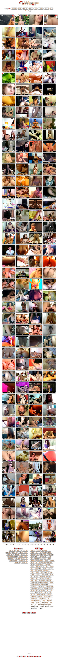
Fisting (47, 570)
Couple (32, 564)
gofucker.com (24, 558)
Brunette (37, 558)
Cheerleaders (40, 560)
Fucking (32, 574)
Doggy (51, 566)
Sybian (46, 602)
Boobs (35, 556)
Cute (49, 564)
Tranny (49, 604)
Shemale (27, 10)
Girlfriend (36, 576)
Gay (36, 8)
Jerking (32, 582)
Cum (46, 564)
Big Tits (25, 8)
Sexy (36, 596)
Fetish (32, 570)
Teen (32, 10)
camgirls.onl (11, 558)
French (42, 572)
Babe (41, 552)
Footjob (37, 572)
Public (45, 592)
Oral (52, 588)
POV (36, 592)
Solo (45, 598)
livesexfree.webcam (23, 552)
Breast (49, 556)
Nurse (40, 588)
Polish (32, 592)
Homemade (48, 578)
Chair (49, 558)
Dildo (47, 566)
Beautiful (33, 554)
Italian (44, 580)
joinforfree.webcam (23, 556)
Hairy (49, 576)
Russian (43, 594)
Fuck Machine (48, 572)
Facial (49, 568)
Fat (52, 568)
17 (45, 544)
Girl (31, 576)
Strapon (43, 600)
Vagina (46, 606)
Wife (36, 608)
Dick (43, 566)
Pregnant (40, 592)
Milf (51, 8)
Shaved (40, 596)
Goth (45, 576)
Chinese (46, 560)
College (44, 562)
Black (41, 554)
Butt (45, 558)
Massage (46, 584)
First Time (42, 570)
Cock (40, 562)
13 (33, 544)
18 (48, 544)
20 (53, 544)
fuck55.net (14, 552)
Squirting (33, 600)
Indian (40, 580)
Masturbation (33, 586)
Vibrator (51, 606)
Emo (40, 568)
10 (26, 544)
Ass (49, 550)
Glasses (41, 576)
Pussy (49, 592)
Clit (36, 562)
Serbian (32, 596)
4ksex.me (19, 550)
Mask (41, 584)
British (32, 558)
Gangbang (38, 574)
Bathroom (49, 552)
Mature (47, 8)
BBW (37, 552)
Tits (35, 604)
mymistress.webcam (12, 556)
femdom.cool (24, 562)
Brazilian (44, 556)
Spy (49, 598)
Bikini (37, 554)
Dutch (32, 568)
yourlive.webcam (13, 560)
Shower (50, 596)
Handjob (32, 578)
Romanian (33, 594)
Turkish (32, 606)
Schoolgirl (49, 594)
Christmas (52, 560)
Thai (39, 604)
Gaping (43, 574)
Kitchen (42, 582)
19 (51, 544)
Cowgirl (37, 564)
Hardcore (38, 578)
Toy (46, 604)
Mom (32, 588)
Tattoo (51, 602)
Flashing (32, 572)
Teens (32, 604)
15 (39, 544)
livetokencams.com (23, 560)
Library (32, 584)
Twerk (36, 606)
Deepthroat (38, 566)
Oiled (48, 588)
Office (44, 588)
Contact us (29, 653)
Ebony (31, 8)
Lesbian (41, 8)
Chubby (32, 562)
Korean (46, 582)
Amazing (38, 550)
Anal (42, 550)
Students (32, 602)
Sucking (37, 602)
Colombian (49, 562)
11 (29, 544)
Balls (44, 552)
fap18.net (17, 558)
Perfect (46, 590)
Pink (51, 590)
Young (40, 608)
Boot (40, 556)
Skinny (32, 598)
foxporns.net (12, 550)
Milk (47, 586)
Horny (32, 580)
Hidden (43, 578)
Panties (42, 590)
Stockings (38, 600)
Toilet (42, 604)
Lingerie (37, 584)
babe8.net (8, 552)
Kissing (37, 582)
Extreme (44, 568)
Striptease (49, 600)
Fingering (37, 570)
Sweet (42, 602)
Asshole (32, 552)
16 (42, 544)
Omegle (32, 590)
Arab (46, 550)
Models (51, 586)
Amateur (14, 8)
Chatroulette (33, 560)
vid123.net (25, 550)
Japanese (49, 580)
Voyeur (32, 608)
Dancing (32, 566)
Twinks (41, 606)
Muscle (36, 588)
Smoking (41, 598)
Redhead (39, 594)
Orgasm (37, 590)
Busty (41, 558)
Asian (19, 8)
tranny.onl (17, 554)
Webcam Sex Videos (27, 4)
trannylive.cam (24, 554)
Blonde (46, 554)
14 (36, 544)
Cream (41, 564)
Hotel (36, 580)
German (51, 574)
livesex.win (17, 562)
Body (32, 556)
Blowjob (51, 554)
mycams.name (10, 554)
